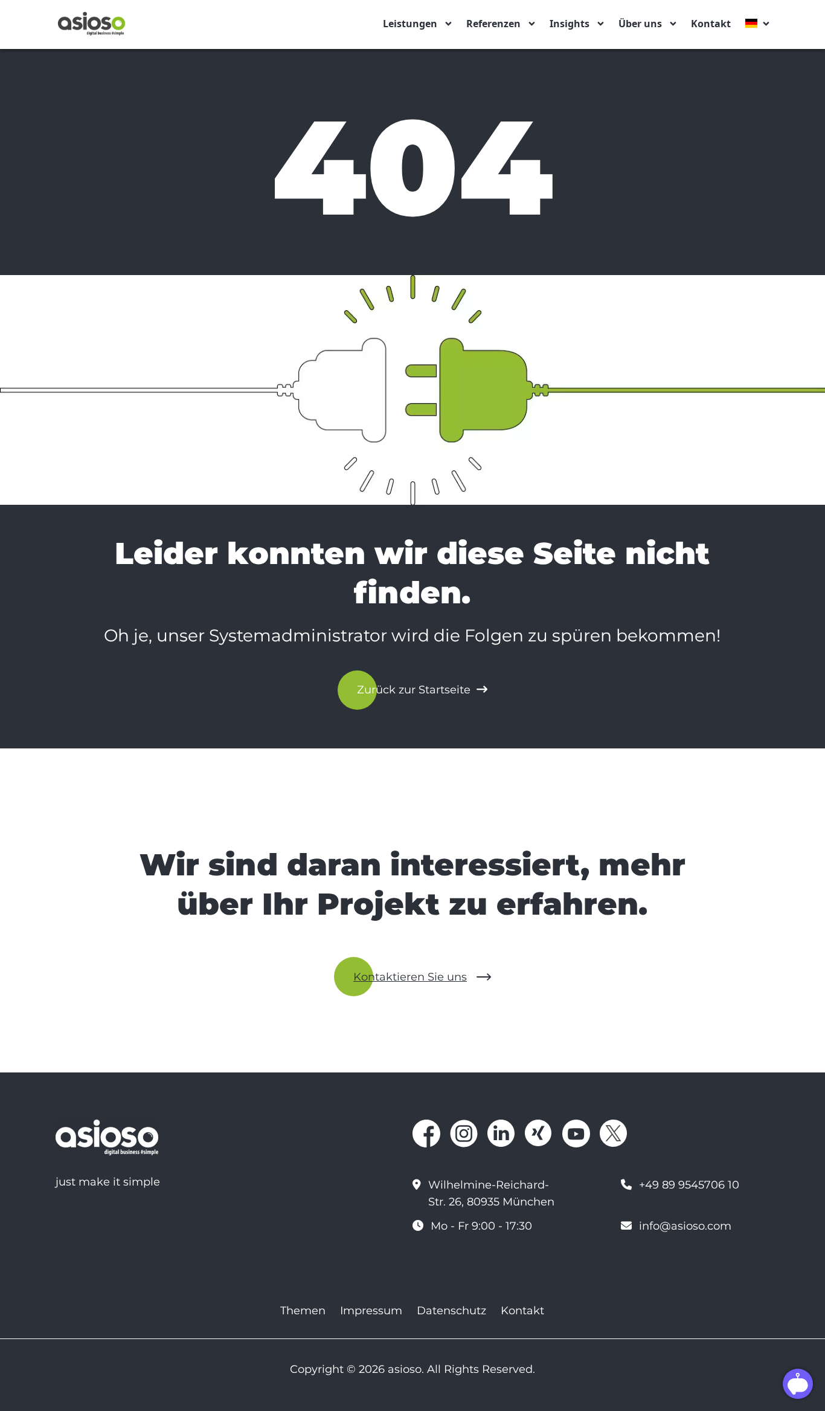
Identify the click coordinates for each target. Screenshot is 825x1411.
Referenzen (493, 23)
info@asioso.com (685, 1226)
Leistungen (410, 23)
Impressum (371, 1310)
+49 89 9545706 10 (689, 1185)
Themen (303, 1310)
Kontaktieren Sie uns (410, 977)
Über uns (640, 23)
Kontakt (711, 23)
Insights (569, 23)
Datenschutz (451, 1310)
